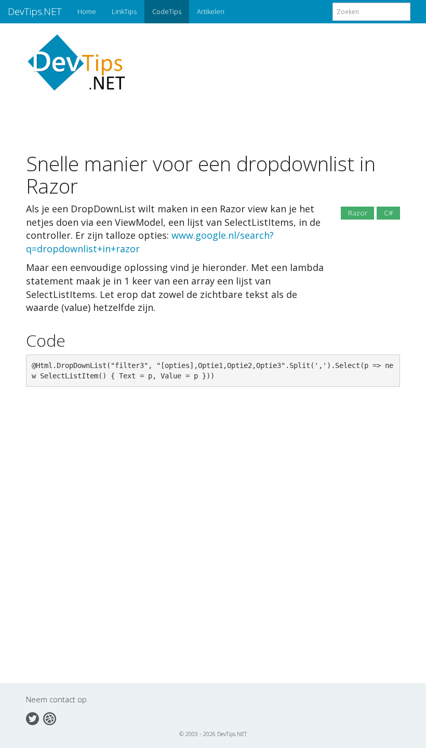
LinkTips (124, 11)
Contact (49, 718)
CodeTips (166, 11)
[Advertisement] (211, 114)
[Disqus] (213, 542)
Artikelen (210, 11)
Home (86, 11)
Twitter (32, 718)
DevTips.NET (35, 11)
